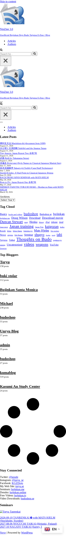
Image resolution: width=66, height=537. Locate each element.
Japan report (4, 227)
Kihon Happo (17, 231)
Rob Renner (19, 235)
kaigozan (52, 226)
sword (53, 235)
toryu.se (19, 486)
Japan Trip (39, 227)
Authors (11, 44)
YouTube (54, 245)
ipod (61, 222)
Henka (33, 222)
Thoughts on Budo (34, 239)
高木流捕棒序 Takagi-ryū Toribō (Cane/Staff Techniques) (26, 168)
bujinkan (59, 214)
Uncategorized (14, 244)
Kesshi (3, 231)
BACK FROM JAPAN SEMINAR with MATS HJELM (24, 177)
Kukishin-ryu (28, 231)
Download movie (52, 218)
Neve (3, 532)
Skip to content (8, 1)
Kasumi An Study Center (20, 386)
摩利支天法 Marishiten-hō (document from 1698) (23, 143)
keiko (62, 227)
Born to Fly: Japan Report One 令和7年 (18, 182)
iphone (54, 222)
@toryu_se (18, 480)
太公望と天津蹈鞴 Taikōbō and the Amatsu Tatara (23, 148)
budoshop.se (27, 498)
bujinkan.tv (20, 495)
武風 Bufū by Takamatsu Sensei (14, 158)
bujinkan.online (18, 492)
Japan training (21, 226)
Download (34, 217)
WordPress (27, 532)
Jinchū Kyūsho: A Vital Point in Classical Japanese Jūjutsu (26, 173)
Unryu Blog (9, 331)
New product (55, 231)
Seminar (28, 234)
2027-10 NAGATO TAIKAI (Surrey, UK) (23, 526)
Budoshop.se (46, 214)
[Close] (5, 61)
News (3, 235)
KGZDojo (17, 483)
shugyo (39, 234)
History (41, 222)
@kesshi (13, 477)
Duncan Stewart (11, 222)
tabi (59, 234)
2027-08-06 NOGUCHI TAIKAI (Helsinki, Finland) (28, 523)
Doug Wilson (19, 218)
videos (29, 244)
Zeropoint (3, 248)
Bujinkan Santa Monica (19, 289)
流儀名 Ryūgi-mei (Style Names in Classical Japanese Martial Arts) (30, 163)
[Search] (1, 50)
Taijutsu (3, 240)
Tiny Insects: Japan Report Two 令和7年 (18, 153)
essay (26, 222)
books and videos (15, 214)
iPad (48, 222)
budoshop (31, 214)
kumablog (8, 372)
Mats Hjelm (41, 230)
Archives (5, 196)
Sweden (48, 235)
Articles (11, 40)
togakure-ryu (57, 240)
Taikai (12, 240)
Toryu (5, 262)
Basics (3, 214)
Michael (6, 303)
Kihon (9, 231)
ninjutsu (10, 235)
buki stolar (8, 276)
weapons (42, 244)
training (2, 245)
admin (5, 345)
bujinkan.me (5, 218)
